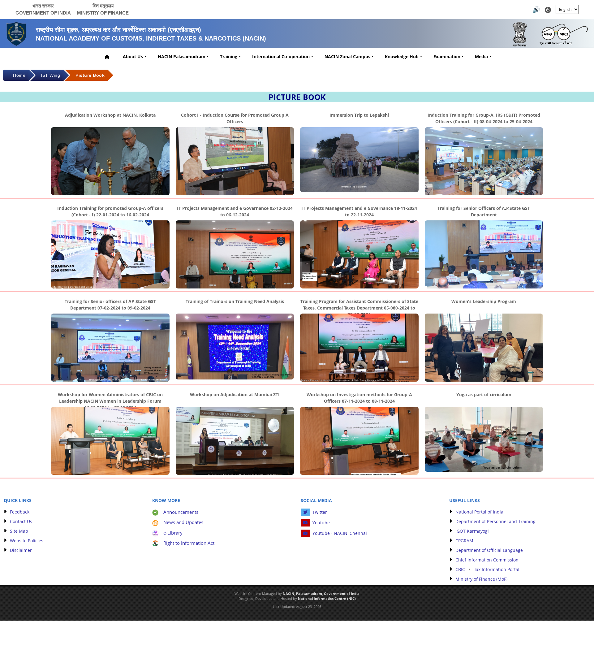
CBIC (460, 569)
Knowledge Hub (402, 56)
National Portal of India (479, 512)
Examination (446, 56)
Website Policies (26, 541)
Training (228, 56)
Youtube (321, 523)
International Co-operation (281, 56)
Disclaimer (21, 550)
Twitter (319, 512)
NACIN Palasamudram (181, 56)
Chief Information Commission (487, 560)
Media (481, 56)
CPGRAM (464, 541)
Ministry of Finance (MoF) (481, 579)
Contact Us (21, 521)
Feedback (19, 512)
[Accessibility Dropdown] (548, 9)
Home (19, 75)
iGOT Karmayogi (472, 531)
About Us (133, 56)
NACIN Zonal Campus (347, 56)
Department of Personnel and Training (495, 521)
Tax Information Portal (496, 569)
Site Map (19, 531)
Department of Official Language (489, 550)
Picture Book (90, 75)
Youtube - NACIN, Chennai (339, 533)
